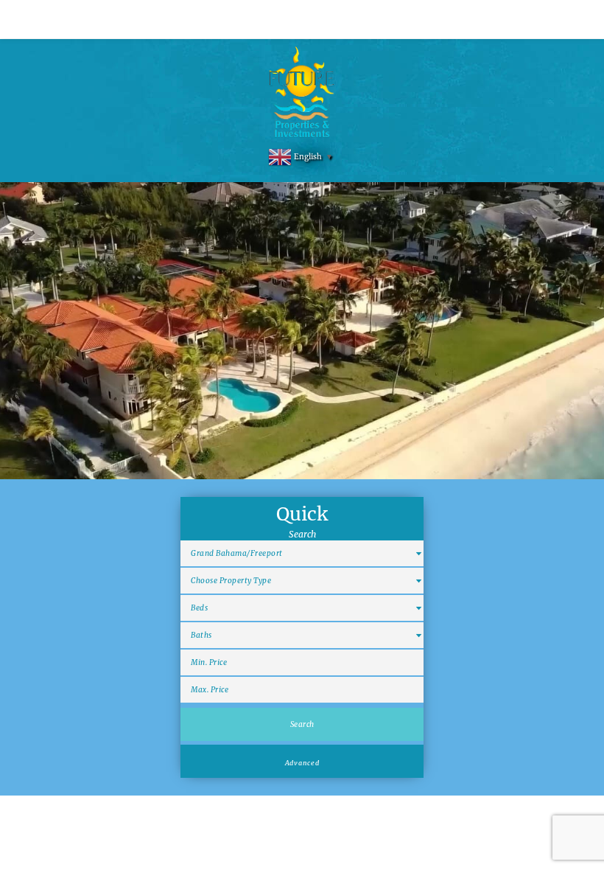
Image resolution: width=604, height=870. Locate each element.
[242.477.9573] (302, 19)
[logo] (302, 92)
